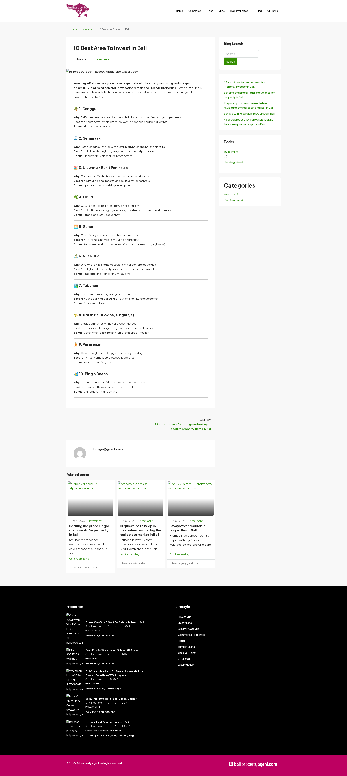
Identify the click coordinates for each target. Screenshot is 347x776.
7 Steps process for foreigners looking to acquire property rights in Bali (248, 122)
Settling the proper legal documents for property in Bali (89, 530)
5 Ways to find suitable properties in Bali (187, 528)
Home (179, 10)
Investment (87, 29)
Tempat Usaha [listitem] (186, 646)
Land (210, 10)
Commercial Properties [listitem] (191, 634)
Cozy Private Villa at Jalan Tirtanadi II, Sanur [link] (111, 650)
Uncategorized (233, 162)
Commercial (195, 10)
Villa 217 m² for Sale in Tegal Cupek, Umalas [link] (111, 698)
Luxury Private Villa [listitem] (188, 628)
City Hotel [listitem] (184, 658)
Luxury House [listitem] (186, 664)
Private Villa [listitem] (184, 616)
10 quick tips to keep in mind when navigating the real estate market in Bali (140, 530)
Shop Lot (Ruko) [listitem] (187, 652)
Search (230, 61)
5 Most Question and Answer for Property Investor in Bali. (244, 84)
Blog (259, 10)
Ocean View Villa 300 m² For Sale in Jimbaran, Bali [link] (114, 622)
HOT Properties (239, 10)
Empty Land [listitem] (185, 622)
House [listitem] (181, 640)
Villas (222, 10)
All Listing (272, 10)
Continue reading (79, 558)
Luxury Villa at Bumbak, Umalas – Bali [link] (107, 722)
